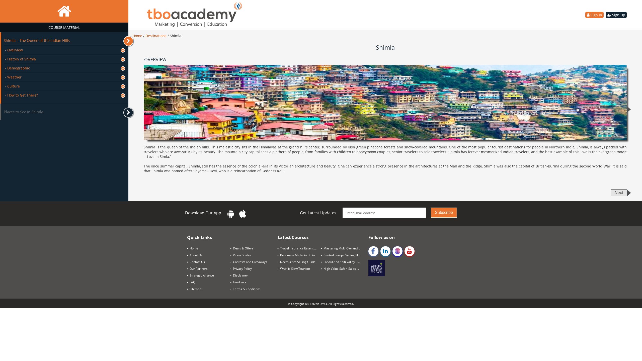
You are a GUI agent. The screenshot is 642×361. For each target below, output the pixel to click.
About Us (196, 255)
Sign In (596, 15)
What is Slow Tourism (295, 268)
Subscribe (444, 212)
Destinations (156, 35)
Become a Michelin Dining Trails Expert (300, 255)
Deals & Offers (243, 248)
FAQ (192, 282)
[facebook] (373, 251)
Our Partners (199, 268)
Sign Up (618, 15)
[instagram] (397, 251)
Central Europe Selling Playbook (344, 255)
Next (619, 193)
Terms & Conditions (247, 289)
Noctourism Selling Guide (297, 262)
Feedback (239, 282)
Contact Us (197, 262)
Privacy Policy (242, 268)
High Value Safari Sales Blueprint (344, 268)
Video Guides (242, 255)
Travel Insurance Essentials (299, 248)
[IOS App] (242, 213)
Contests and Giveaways (250, 262)
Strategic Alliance (202, 275)
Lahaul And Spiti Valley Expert (344, 262)
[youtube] (410, 251)
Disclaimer (240, 275)
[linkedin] (385, 251)
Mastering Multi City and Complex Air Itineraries (344, 248)
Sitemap (195, 289)
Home (137, 35)
